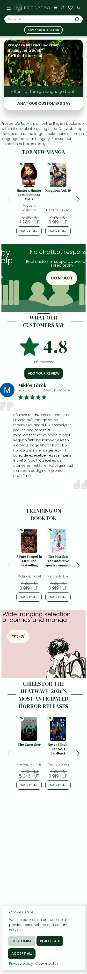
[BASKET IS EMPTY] (78, 8)
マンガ (18, 636)
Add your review (43, 373)
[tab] (31, 313)
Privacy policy (21, 963)
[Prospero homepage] (18, 8)
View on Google (57, 390)
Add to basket (29, 231)
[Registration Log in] (63, 7)
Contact (51, 278)
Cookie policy (47, 963)
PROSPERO (37, 8)
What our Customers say (43, 103)
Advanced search (43, 30)
